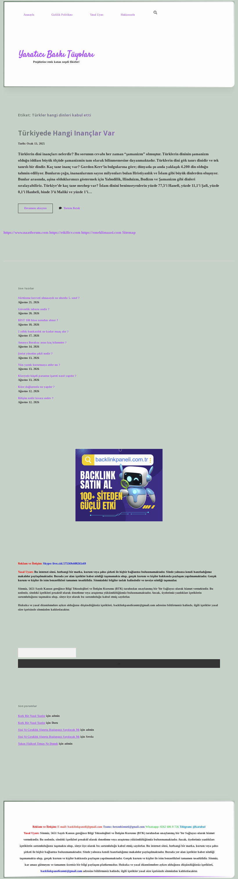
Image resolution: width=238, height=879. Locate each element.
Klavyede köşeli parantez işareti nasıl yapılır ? (47, 375)
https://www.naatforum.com (25, 233)
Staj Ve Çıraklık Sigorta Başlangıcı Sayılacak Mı (49, 729)
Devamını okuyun (38, 209)
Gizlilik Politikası (62, 14)
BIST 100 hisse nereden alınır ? (38, 320)
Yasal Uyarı (96, 14)
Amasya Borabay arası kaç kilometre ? (42, 342)
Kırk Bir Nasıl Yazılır (31, 715)
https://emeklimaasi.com (101, 233)
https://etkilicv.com (64, 233)
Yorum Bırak (72, 208)
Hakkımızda (128, 14)
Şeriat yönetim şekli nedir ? (35, 353)
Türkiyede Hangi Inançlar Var (66, 133)
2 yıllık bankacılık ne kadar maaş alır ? (43, 331)
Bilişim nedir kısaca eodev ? (35, 398)
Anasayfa (29, 14)
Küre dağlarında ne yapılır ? (36, 386)
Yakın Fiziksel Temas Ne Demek (38, 743)
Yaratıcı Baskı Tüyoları (56, 54)
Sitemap (129, 233)
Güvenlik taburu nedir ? (33, 309)
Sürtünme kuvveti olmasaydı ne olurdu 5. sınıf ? (49, 297)
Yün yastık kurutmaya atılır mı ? (39, 364)
